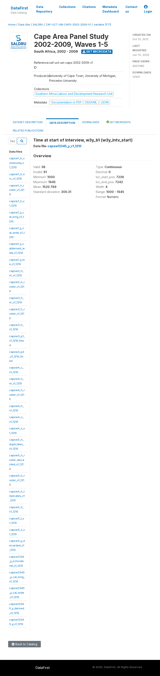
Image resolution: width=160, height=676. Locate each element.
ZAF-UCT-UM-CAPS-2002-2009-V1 (68, 24)
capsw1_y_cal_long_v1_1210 (16, 217)
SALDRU (38, 24)
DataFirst (19, 8)
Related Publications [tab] (28, 130)
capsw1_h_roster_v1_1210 (16, 190)
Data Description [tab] (62, 122)
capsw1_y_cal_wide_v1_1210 (17, 232)
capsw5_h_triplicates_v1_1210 (17, 496)
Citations (89, 7)
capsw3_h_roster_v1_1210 (17, 313)
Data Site (24, 24)
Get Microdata (98, 51)
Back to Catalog (26, 644)
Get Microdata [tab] (120, 122)
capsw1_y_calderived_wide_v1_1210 (17, 248)
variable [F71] (102, 24)
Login (148, 11)
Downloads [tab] (90, 122)
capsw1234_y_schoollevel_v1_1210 (16, 561)
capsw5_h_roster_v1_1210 (17, 480)
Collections (67, 7)
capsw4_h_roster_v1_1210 (17, 394)
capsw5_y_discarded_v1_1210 (17, 545)
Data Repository (44, 9)
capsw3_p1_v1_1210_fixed (17, 340)
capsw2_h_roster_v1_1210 (17, 286)
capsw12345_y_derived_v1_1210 (16, 608)
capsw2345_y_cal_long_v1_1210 (17, 577)
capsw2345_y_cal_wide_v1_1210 (17, 592)
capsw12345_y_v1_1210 (64, 146)
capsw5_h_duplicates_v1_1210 (16, 444)
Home (12, 24)
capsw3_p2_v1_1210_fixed (16, 356)
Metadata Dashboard (110, 9)
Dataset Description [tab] (27, 122)
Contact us (131, 9)
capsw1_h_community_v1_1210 (17, 163)
